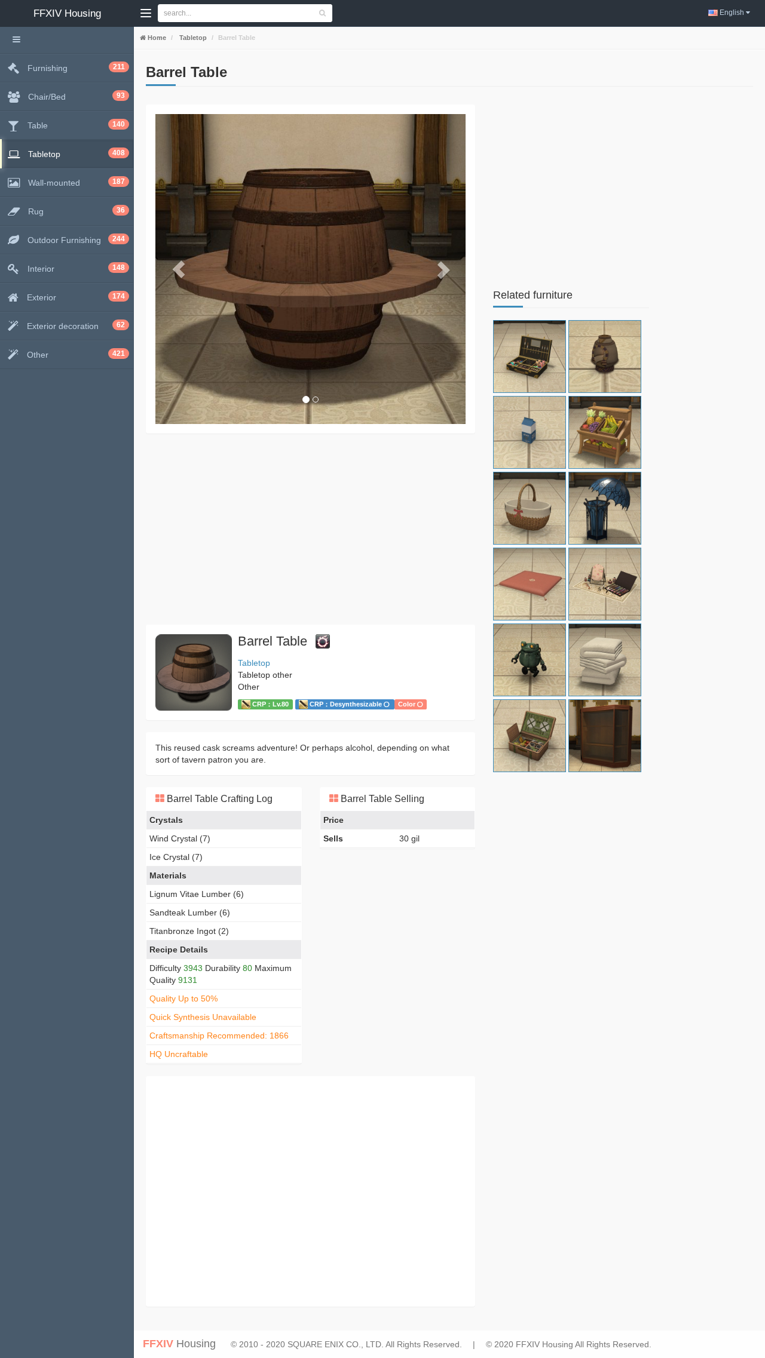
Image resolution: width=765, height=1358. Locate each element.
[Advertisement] (310, 529)
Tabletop (192, 37)
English (732, 12)
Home (156, 37)
